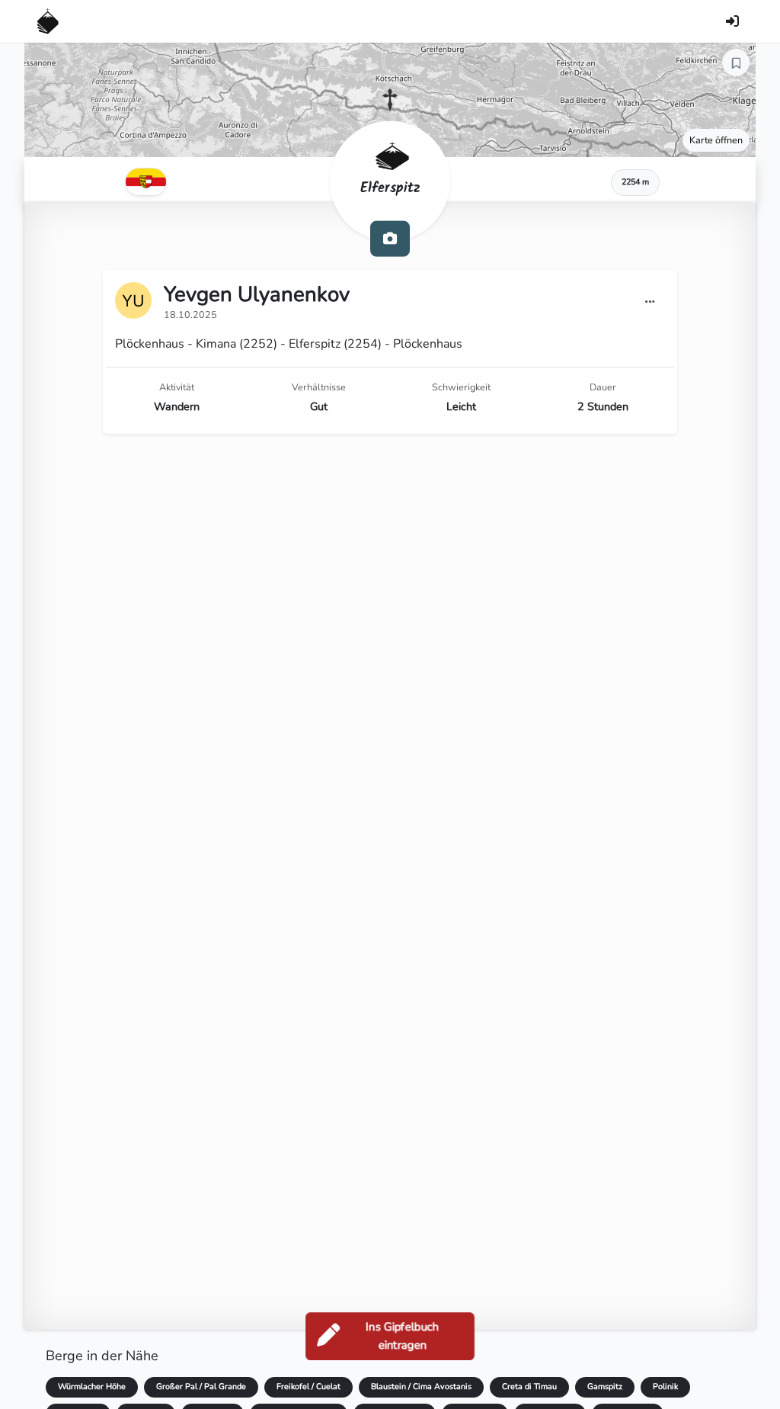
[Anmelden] (732, 21)
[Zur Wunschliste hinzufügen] (736, 62)
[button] (390, 99)
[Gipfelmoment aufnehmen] (390, 238)
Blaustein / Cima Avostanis (421, 1386)
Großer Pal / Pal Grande (201, 1386)
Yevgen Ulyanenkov (257, 294)
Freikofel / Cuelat (308, 1386)
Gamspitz (604, 1386)
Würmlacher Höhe (92, 1386)
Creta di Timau (529, 1386)
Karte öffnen (716, 139)
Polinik (665, 1386)
